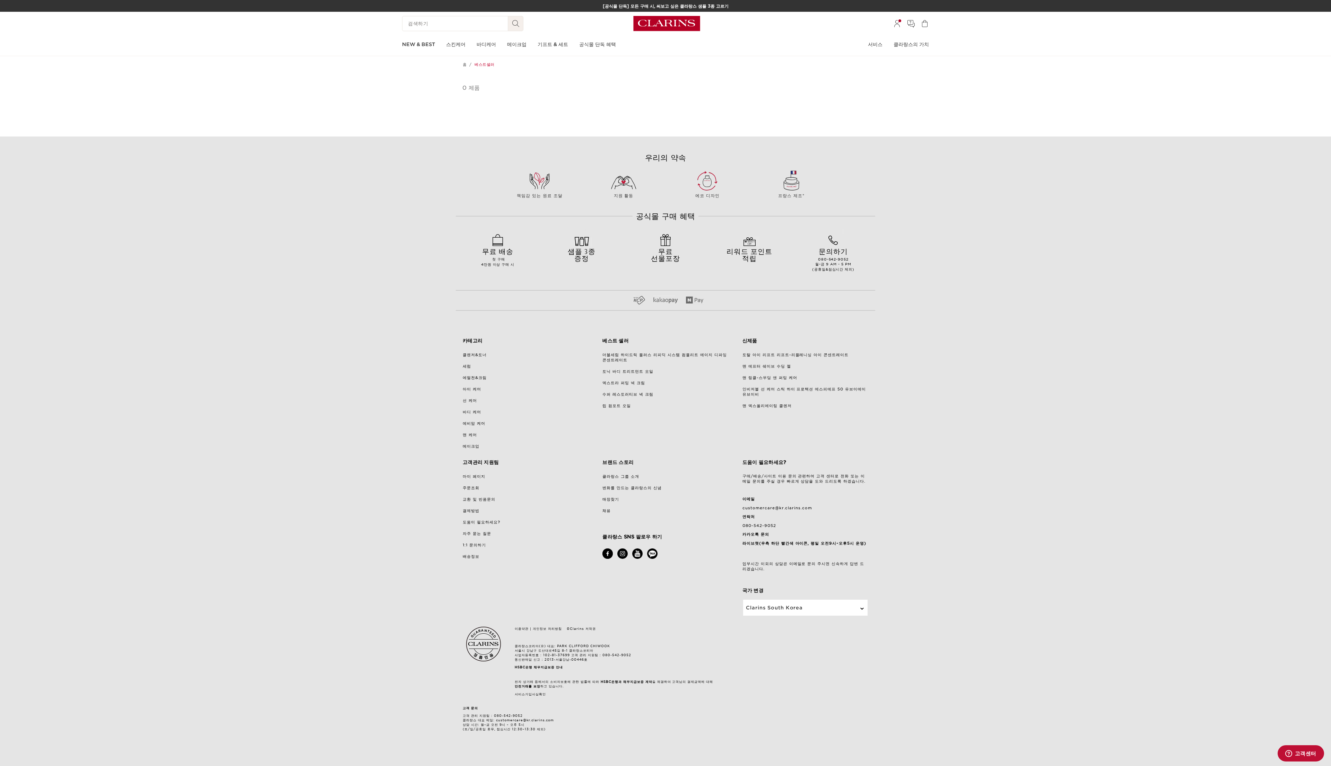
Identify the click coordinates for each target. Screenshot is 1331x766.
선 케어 (470, 400)
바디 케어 (472, 412)
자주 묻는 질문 (477, 533)
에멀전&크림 (475, 377)
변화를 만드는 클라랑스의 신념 (632, 487)
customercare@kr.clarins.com (777, 507)
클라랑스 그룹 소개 (620, 476)
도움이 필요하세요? (481, 522)
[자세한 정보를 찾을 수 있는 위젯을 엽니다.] (1300, 754)
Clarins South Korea (774, 607)
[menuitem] (897, 23)
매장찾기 (610, 499)
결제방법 (471, 510)
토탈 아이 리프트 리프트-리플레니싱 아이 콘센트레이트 (795, 354)
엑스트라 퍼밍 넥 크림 (623, 382)
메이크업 (471, 446)
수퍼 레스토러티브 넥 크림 (627, 394)
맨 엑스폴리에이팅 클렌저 (767, 405)
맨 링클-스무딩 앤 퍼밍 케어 (769, 377)
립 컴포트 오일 (616, 405)
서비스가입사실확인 (530, 694)
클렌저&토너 (475, 354)
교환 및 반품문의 (479, 499)
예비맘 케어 (474, 423)
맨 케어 (470, 434)
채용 (606, 510)
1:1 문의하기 (474, 545)
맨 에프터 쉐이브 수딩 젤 (766, 366)
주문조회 (471, 487)
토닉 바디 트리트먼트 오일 (627, 371)
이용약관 (522, 629)
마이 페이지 (474, 476)
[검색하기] (515, 23)
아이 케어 (472, 389)
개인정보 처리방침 (547, 629)
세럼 (467, 366)
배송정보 (471, 556)
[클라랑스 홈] (666, 23)
